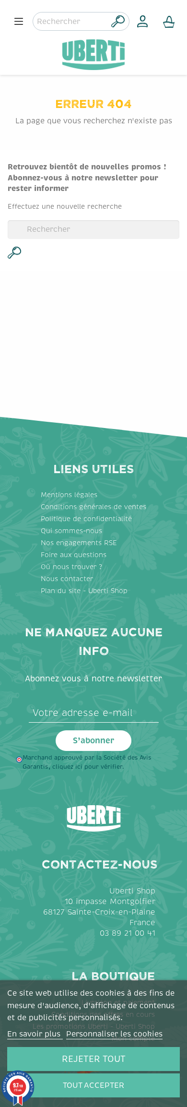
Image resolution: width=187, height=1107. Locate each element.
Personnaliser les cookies (114, 1034)
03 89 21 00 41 (127, 933)
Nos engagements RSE (79, 543)
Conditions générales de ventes (93, 507)
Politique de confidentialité (86, 519)
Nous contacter (67, 579)
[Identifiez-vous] (142, 21)
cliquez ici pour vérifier (87, 767)
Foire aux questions (73, 555)
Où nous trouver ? (71, 567)
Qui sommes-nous (71, 531)
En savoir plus (35, 1034)
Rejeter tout (94, 1059)
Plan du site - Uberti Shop (84, 591)
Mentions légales (69, 495)
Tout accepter (93, 1085)
